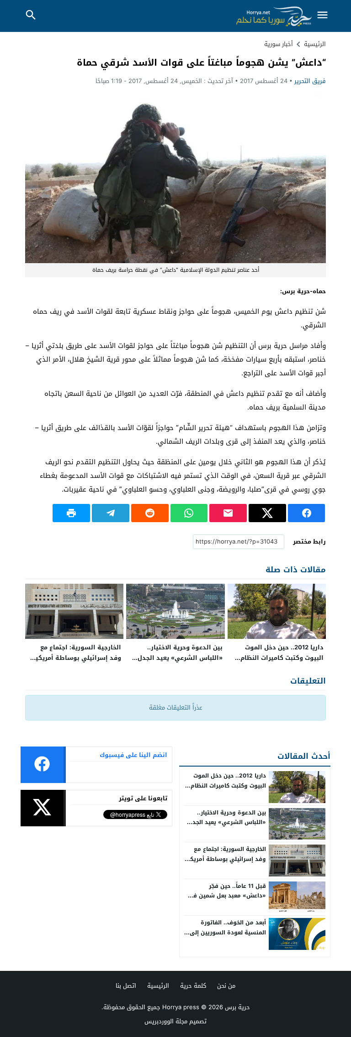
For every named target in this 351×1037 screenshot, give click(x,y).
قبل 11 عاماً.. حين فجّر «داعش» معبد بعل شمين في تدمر (227, 896)
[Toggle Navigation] (323, 15)
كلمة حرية (193, 985)
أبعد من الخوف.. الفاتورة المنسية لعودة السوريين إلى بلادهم (228, 932)
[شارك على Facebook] (306, 513)
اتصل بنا (126, 985)
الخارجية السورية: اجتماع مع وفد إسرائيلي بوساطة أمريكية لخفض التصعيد (76, 658)
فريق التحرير (310, 81)
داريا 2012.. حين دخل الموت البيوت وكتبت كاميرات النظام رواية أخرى (282, 658)
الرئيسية (158, 985)
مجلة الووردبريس (165, 1021)
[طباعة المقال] (71, 513)
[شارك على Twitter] (267, 513)
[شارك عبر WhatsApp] (189, 513)
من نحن (226, 985)
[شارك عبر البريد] (228, 513)
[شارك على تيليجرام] (110, 513)
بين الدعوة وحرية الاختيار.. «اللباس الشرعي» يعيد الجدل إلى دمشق (180, 658)
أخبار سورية (278, 44)
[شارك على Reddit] (149, 513)
